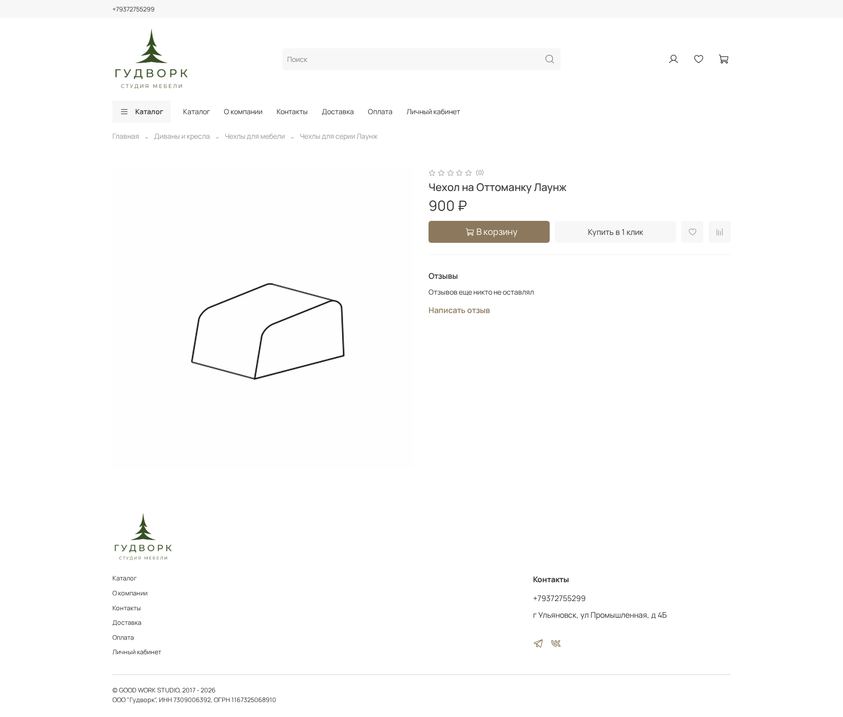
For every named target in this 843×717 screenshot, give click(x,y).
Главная (125, 136)
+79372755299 (133, 9)
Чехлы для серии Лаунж (339, 136)
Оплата (380, 111)
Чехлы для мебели (255, 136)
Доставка (338, 111)
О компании (243, 111)
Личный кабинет (433, 111)
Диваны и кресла (182, 136)
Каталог (149, 111)
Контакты (292, 111)
